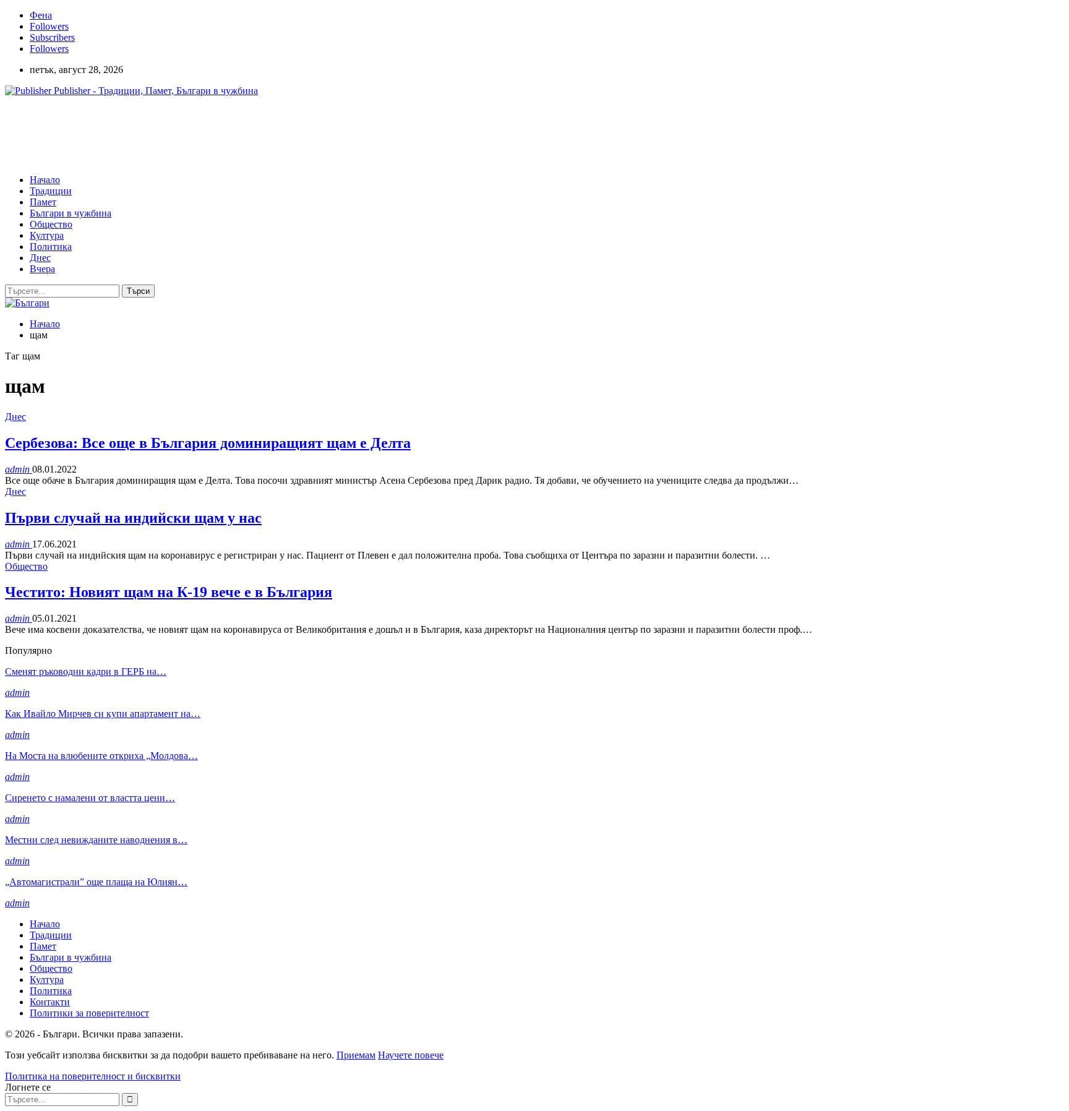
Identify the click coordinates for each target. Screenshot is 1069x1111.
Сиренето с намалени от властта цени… (90, 797)
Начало (45, 179)
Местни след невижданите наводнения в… (96, 839)
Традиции (51, 191)
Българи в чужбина (70, 213)
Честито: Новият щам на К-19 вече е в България (168, 592)
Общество (51, 224)
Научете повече (411, 1055)
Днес (40, 257)
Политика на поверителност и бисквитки (93, 1076)
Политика (51, 246)
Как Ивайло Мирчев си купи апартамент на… (102, 713)
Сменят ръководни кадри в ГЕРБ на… (85, 671)
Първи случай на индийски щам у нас (133, 518)
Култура (47, 235)
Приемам (356, 1055)
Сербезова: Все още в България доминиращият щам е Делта (208, 443)
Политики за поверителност (89, 1013)
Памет (43, 202)
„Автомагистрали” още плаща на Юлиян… (96, 882)
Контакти (50, 1002)
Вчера (42, 269)
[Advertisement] (230, 134)
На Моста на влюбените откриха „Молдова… (101, 755)
